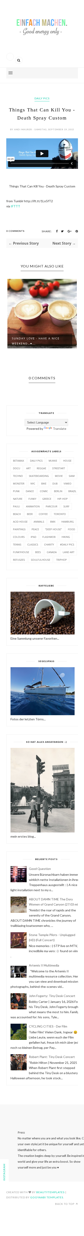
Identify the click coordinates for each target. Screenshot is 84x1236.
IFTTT (15, 206)
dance (30, 491)
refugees (19, 559)
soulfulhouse (40, 559)
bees (38, 552)
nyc (32, 483)
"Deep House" (53, 529)
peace (35, 529)
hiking (66, 537)
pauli (16, 506)
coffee (43, 514)
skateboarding (39, 476)
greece (46, 498)
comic (44, 491)
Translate (59, 428)
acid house (20, 521)
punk (16, 491)
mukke (53, 460)
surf (66, 506)
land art (68, 552)
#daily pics (67, 544)
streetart (58, 468)
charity (49, 544)
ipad (33, 537)
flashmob (49, 537)
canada (52, 552)
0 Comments (15, 231)
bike (43, 483)
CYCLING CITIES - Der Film (48, 1026)
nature (17, 498)
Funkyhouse (21, 552)
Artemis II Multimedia (44, 965)
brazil (72, 491)
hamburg (67, 521)
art (28, 468)
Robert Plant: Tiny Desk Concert (52, 1057)
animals (39, 521)
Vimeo (67, 483)
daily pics (42, 98)
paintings (19, 529)
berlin (58, 491)
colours (19, 537)
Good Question (40, 869)
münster (18, 483)
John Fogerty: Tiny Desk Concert (52, 996)
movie (59, 476)
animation (33, 506)
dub (55, 483)
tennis (17, 544)
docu (16, 468)
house (67, 460)
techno (18, 476)
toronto (60, 514)
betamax (18, 460)
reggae (41, 468)
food (71, 529)
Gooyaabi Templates (46, 1197)
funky (32, 498)
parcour (51, 506)
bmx (52, 521)
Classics (32, 544)
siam (72, 476)
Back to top (65, 1204)
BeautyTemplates (50, 1192)
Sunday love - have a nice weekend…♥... (36, 341)
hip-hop (62, 498)
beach (17, 514)
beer (30, 514)
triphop (61, 559)
